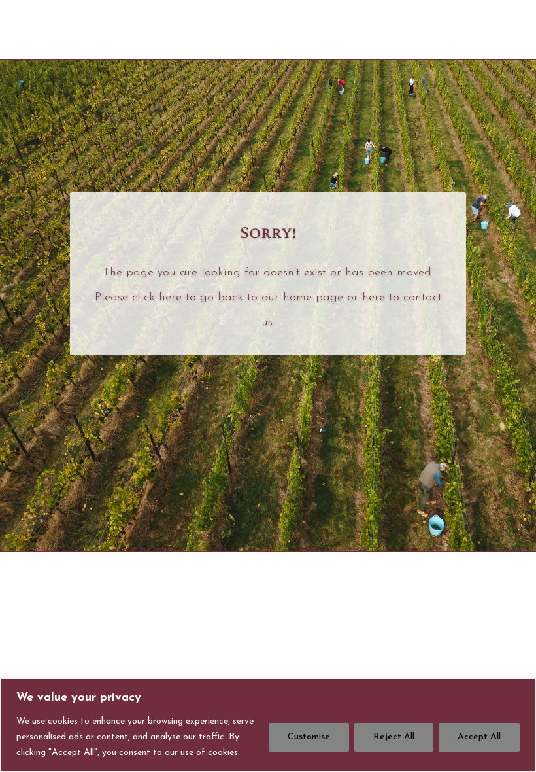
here (170, 298)
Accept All (479, 737)
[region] (268, 725)
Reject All (393, 737)
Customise (309, 737)
